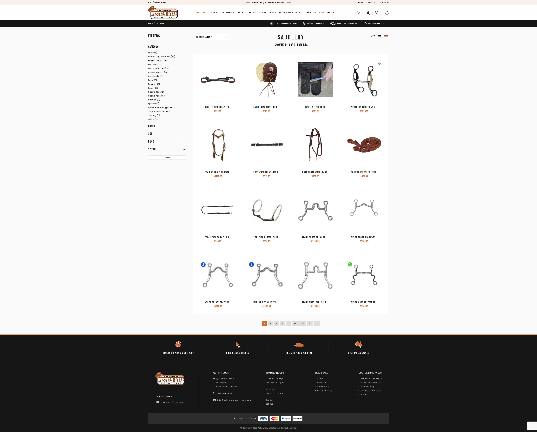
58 (310, 323)
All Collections (324, 390)
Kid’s (240, 12)
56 (295, 323)
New (321, 12)
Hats (251, 12)
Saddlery (200, 12)
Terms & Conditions (371, 390)
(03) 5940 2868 (159, 2)
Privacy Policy (367, 387)
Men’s (214, 12)
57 (303, 323)
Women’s (227, 12)
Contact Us (384, 2)
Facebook (164, 402)
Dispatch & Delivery (371, 383)
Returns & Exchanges (371, 379)
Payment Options (245, 418)
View (373, 36)
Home (361, 2)
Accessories (266, 12)
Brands (309, 12)
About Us (371, 2)
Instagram (179, 402)
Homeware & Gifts (289, 12)
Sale (331, 12)
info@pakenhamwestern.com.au (234, 400)
